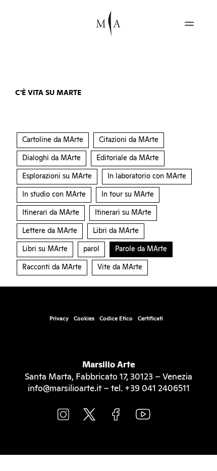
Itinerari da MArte (50, 212)
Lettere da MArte (49, 230)
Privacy (59, 318)
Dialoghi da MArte (51, 158)
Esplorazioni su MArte (57, 176)
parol (91, 249)
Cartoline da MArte (52, 140)
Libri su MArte (45, 249)
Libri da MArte (116, 230)
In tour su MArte (127, 194)
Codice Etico (116, 318)
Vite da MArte (119, 267)
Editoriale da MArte (127, 158)
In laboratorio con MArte (146, 176)
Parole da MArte (141, 249)
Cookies (84, 318)
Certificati (150, 318)
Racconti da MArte (52, 267)
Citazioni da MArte (128, 140)
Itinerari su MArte (123, 212)
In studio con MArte (54, 194)
